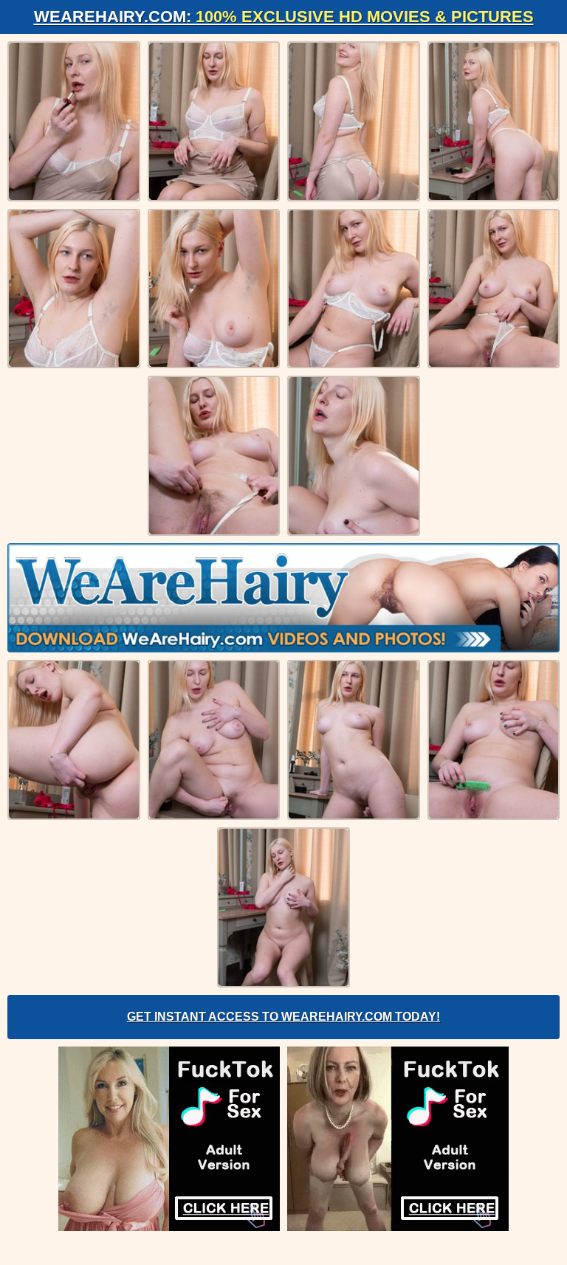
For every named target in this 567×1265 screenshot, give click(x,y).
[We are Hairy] (283, 597)
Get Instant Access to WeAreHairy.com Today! (283, 1016)
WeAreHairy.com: (284, 16)
